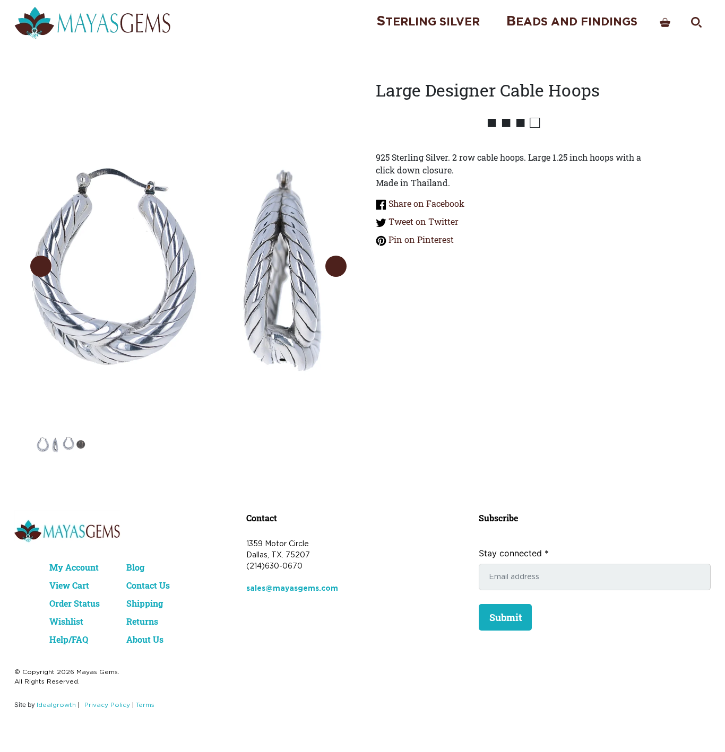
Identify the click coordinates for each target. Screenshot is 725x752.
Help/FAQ (68, 639)
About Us (144, 639)
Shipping (144, 603)
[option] (188, 255)
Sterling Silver (428, 21)
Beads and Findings (571, 21)
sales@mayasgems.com (292, 588)
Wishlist (66, 621)
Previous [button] (40, 266)
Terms (145, 705)
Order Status (74, 603)
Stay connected (514, 553)
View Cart (69, 585)
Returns (142, 621)
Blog (135, 567)
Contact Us (148, 585)
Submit (505, 617)
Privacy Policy (107, 705)
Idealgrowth (56, 705)
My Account (74, 567)
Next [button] (336, 266)
